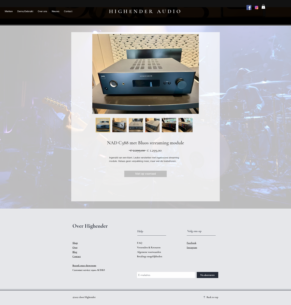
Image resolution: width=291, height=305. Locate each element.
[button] (8, 11)
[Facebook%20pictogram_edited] (248, 7)
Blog (74, 252)
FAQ (139, 243)
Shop (75, 243)
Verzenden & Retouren (149, 247)
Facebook (191, 243)
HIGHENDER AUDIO (145, 11)
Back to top (212, 297)
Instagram (192, 247)
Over (74, 247)
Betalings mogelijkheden (150, 256)
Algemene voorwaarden (149, 252)
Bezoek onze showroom (84, 265)
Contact (76, 256)
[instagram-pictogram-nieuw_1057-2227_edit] (256, 7)
